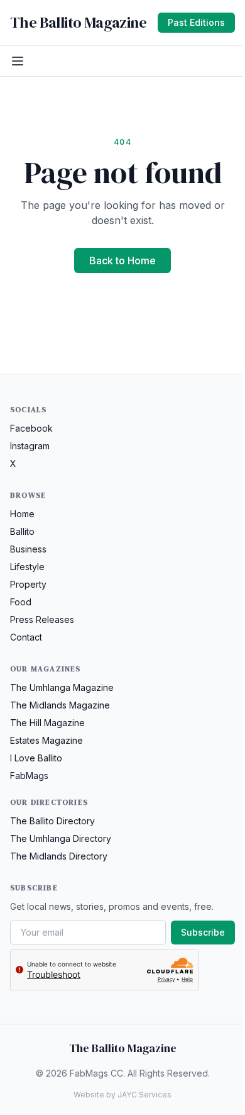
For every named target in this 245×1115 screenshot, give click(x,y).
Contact (26, 637)
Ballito (22, 531)
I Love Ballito (36, 758)
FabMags (29, 775)
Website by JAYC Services (123, 1094)
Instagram (30, 445)
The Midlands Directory (58, 856)
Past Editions (196, 22)
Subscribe (203, 932)
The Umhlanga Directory (60, 838)
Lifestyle (27, 566)
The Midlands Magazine (60, 705)
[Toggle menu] (17, 61)
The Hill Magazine (47, 722)
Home (22, 513)
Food (20, 602)
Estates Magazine (46, 740)
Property (28, 584)
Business (28, 549)
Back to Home (122, 260)
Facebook (31, 428)
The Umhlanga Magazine (62, 687)
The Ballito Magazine (78, 23)
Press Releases (42, 619)
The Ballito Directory (52, 820)
